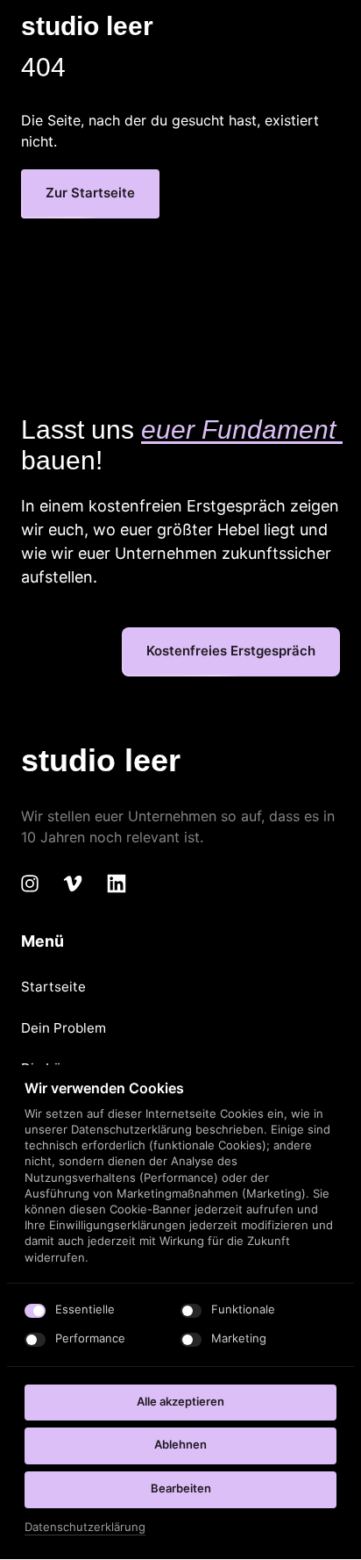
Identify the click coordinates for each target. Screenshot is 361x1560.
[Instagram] (36, 884)
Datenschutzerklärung (85, 1528)
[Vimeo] (80, 884)
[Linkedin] (123, 884)
